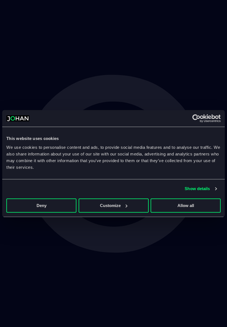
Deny (42, 205)
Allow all (185, 205)
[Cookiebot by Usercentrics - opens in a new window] (196, 118)
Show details (197, 188)
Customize (110, 205)
